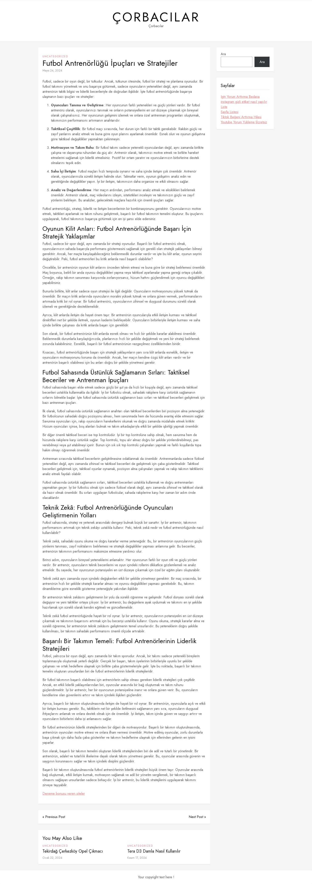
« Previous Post (53, 816)
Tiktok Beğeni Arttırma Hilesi (241, 117)
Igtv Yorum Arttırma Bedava (240, 96)
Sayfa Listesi (229, 111)
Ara (223, 54)
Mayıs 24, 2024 (52, 70)
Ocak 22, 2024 (52, 858)
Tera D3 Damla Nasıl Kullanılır (153, 851)
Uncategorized (55, 56)
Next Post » (197, 816)
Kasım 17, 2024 (137, 858)
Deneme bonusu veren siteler (63, 793)
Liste (224, 106)
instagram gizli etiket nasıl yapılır (244, 101)
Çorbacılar (156, 17)
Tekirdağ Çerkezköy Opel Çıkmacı (72, 851)
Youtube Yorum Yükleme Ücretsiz (244, 122)
